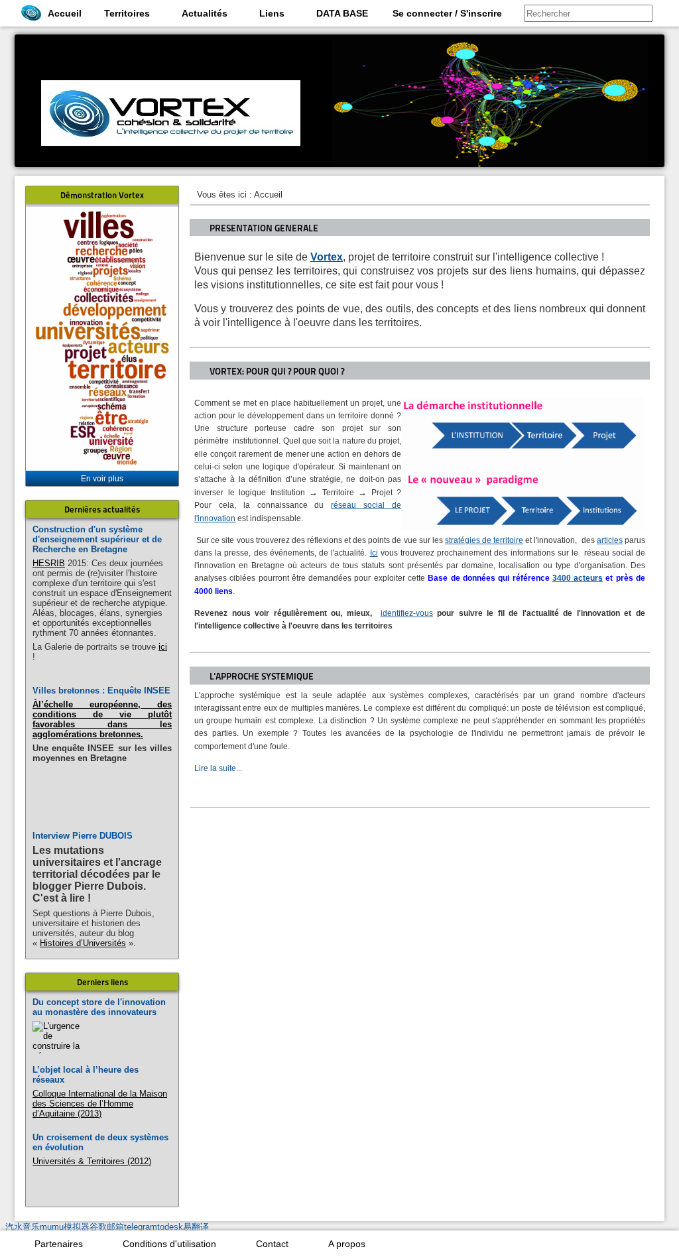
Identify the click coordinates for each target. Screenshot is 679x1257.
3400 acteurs (577, 578)
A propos (346, 1243)
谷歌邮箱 (107, 1227)
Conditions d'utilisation (169, 1243)
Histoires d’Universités (83, 943)
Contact (272, 1243)
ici (162, 647)
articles (610, 540)
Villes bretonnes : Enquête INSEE (101, 690)
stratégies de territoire (484, 540)
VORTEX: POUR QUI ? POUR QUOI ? (277, 371)
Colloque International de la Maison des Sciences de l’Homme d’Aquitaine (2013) (99, 1103)
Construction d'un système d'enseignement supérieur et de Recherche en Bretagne (97, 539)
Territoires (127, 13)
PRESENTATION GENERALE (264, 228)
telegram (140, 1227)
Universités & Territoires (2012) (91, 1161)
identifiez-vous (407, 613)
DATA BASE (342, 13)
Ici (374, 553)
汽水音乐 (22, 1227)
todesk (170, 1227)
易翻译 (196, 1227)
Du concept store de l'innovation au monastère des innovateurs (99, 1007)
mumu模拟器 (65, 1227)
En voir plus (102, 478)
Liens (271, 13)
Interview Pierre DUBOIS (82, 836)
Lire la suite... (218, 768)
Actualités (204, 13)
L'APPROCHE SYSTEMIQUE (262, 676)
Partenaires (58, 1243)
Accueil (65, 13)
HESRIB (48, 563)
